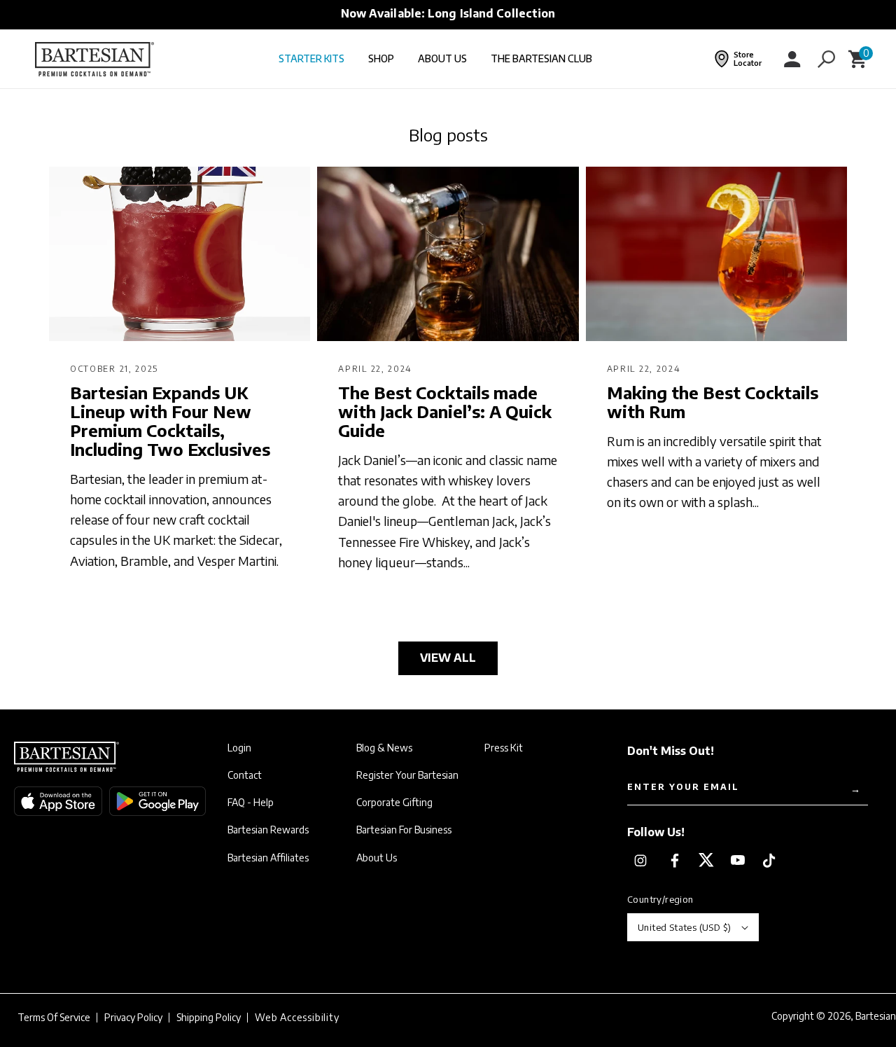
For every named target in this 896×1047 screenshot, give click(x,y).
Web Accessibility (297, 1017)
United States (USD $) (684, 927)
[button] (826, 59)
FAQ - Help (250, 802)
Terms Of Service (54, 1017)
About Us (376, 858)
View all (448, 658)
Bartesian (875, 1016)
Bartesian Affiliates (268, 858)
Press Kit (503, 748)
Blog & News (384, 748)
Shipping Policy (208, 1017)
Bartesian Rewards (268, 830)
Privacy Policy (133, 1017)
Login (239, 748)
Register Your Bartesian (407, 775)
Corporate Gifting (394, 802)
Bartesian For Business (403, 830)
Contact (244, 775)
